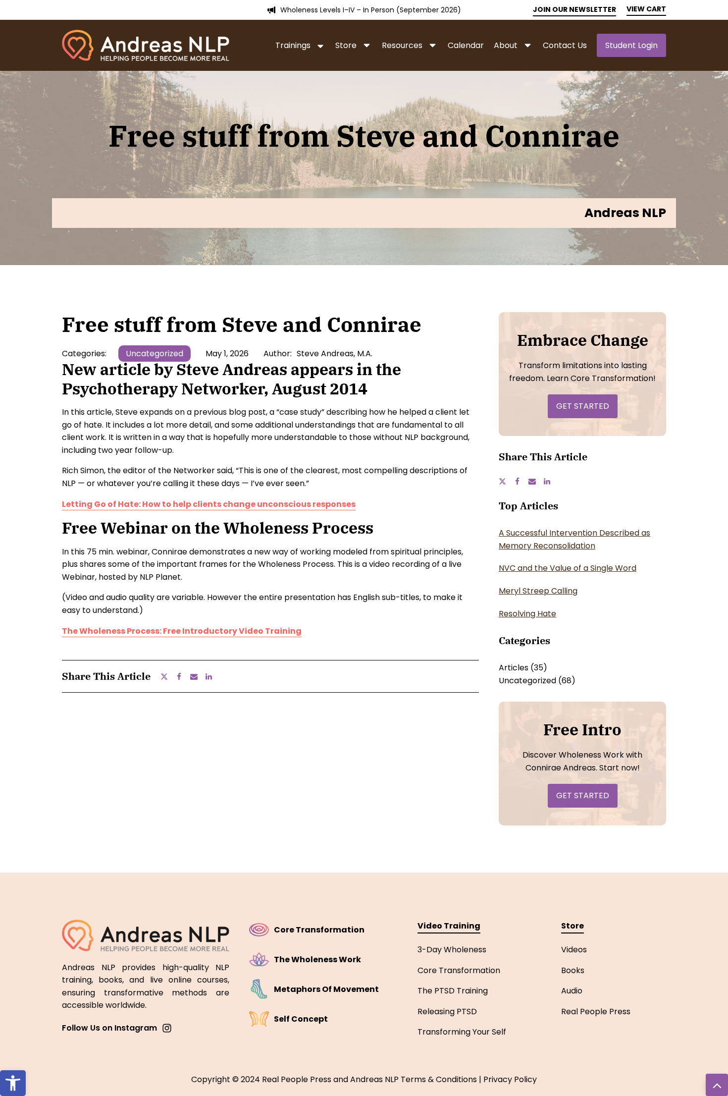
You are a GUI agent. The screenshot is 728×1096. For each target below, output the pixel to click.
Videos (574, 949)
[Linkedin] (212, 676)
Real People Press (595, 1011)
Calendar (466, 45)
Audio (571, 990)
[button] (13, 1083)
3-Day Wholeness (451, 949)
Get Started (582, 406)
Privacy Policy (510, 1079)
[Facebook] (182, 676)
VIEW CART (646, 9)
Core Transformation (458, 970)
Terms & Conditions (439, 1079)
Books (572, 970)
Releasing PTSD (447, 1011)
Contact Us (565, 45)
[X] (167, 676)
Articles (513, 667)
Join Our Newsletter (574, 9)
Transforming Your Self (461, 1032)
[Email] (197, 676)
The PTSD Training (452, 990)
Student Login (631, 45)
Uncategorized (154, 353)
